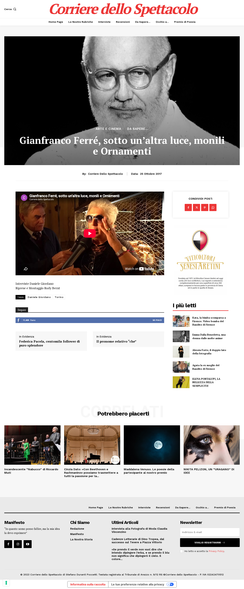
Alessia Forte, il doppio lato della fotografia (209, 351)
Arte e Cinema (108, 128)
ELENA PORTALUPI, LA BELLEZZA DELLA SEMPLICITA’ (206, 382)
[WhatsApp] (212, 207)
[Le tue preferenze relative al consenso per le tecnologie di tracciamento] (6, 582)
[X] (196, 207)
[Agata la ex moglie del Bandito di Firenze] (181, 367)
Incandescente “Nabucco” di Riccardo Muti (31, 471)
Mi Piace (157, 320)
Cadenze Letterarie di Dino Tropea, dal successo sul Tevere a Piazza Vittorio (138, 540)
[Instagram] (18, 544)
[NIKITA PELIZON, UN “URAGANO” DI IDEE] (212, 445)
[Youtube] (27, 544)
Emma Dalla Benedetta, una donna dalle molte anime (209, 336)
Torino (59, 297)
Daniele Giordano (39, 297)
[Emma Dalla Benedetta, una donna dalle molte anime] (181, 336)
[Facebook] (188, 207)
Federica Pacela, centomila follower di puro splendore (49, 343)
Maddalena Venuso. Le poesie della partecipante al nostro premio (149, 471)
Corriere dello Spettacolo (105, 173)
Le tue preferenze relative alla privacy (137, 584)
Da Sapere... (137, 128)
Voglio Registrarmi (208, 542)
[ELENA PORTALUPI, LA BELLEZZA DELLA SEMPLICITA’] (181, 382)
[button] (11, 9)
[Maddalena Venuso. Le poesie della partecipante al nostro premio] (152, 445)
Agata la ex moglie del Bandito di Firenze (205, 366)
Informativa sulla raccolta (87, 584)
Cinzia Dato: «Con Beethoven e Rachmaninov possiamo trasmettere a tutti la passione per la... (91, 473)
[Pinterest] (204, 207)
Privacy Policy (216, 551)
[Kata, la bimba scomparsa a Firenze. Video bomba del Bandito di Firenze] (181, 321)
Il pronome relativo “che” (116, 341)
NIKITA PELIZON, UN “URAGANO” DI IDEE (209, 471)
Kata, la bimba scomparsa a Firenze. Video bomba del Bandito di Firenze (209, 321)
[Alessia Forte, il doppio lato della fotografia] (181, 351)
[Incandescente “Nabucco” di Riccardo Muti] (32, 445)
